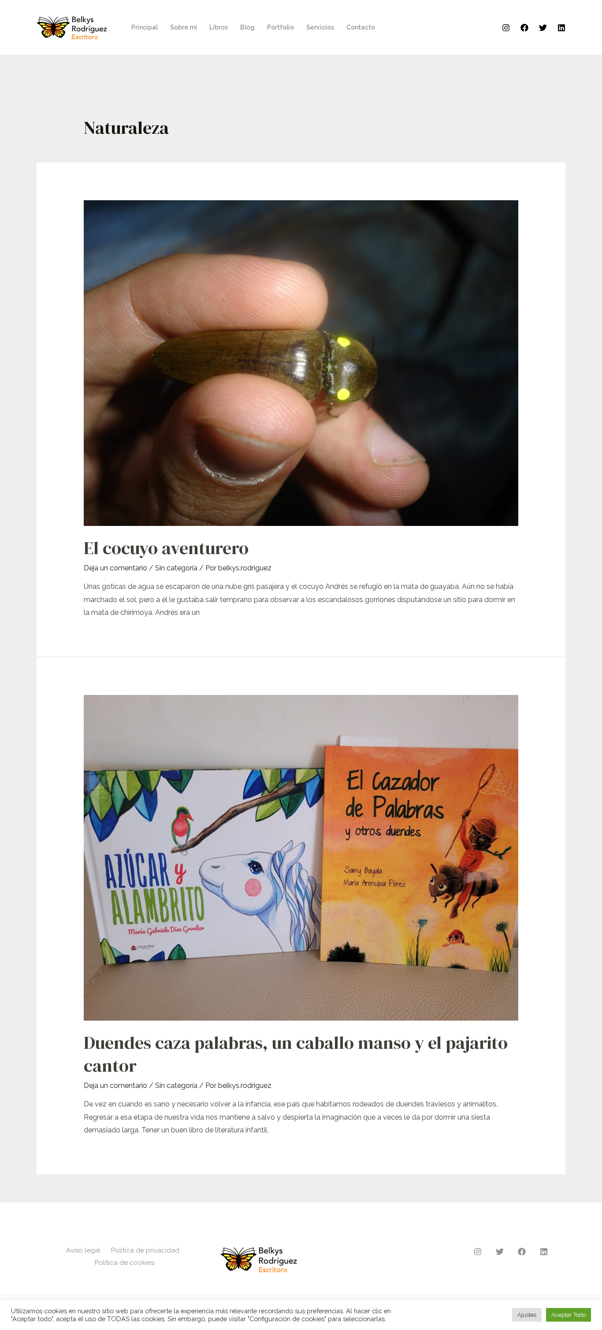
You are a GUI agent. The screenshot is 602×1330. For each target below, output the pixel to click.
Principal (144, 27)
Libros (218, 27)
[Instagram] (506, 28)
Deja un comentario (115, 568)
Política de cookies (124, 1263)
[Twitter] (543, 28)
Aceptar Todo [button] (568, 1315)
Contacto (360, 27)
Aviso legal (83, 1250)
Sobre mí (183, 27)
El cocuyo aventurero (166, 548)
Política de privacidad (145, 1250)
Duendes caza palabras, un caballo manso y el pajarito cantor (296, 1054)
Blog (247, 27)
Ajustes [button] (526, 1315)
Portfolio (280, 27)
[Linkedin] (561, 28)
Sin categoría (176, 568)
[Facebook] (524, 28)
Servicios (320, 27)
